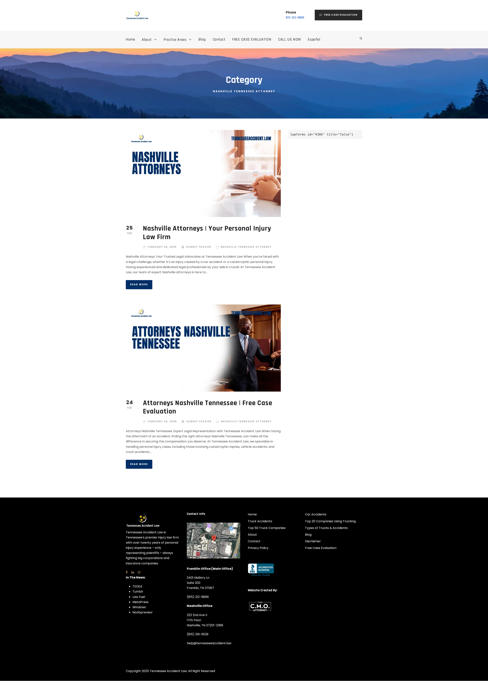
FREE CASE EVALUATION (251, 39)
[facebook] (127, 572)
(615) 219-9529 (197, 634)
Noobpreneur (142, 612)
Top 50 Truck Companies (267, 528)
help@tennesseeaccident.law (209, 643)
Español (314, 39)
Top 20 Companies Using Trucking (330, 521)
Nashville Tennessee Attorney (246, 246)
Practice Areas (175, 39)
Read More (139, 284)
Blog (202, 39)
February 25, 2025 (162, 246)
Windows (139, 607)
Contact (219, 39)
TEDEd (137, 586)
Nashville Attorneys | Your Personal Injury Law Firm (207, 232)
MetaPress (140, 602)
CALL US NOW (289, 39)
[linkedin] (132, 572)
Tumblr (137, 591)
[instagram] (139, 572)
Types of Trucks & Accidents (326, 528)
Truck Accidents (260, 521)
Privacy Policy (258, 548)
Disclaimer (313, 541)
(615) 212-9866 (198, 597)
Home (130, 39)
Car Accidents (315, 514)
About (147, 39)
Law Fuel (138, 597)
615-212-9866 (295, 17)
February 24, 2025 (162, 421)
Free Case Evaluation (340, 15)
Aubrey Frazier (198, 246)
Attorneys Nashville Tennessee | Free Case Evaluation (207, 407)
